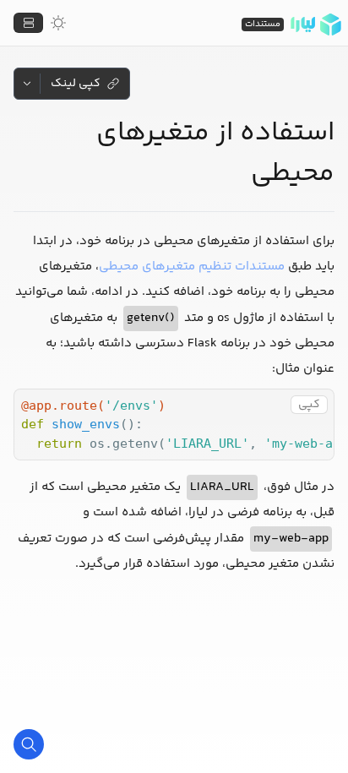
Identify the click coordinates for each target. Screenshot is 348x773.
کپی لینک (76, 83)
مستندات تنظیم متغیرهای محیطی (192, 266)
